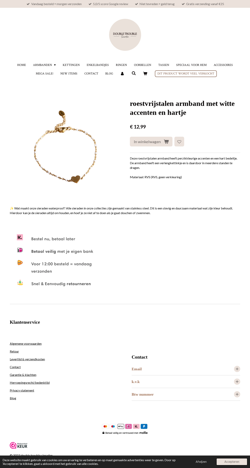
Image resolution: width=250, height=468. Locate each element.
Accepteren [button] (231, 461)
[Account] (122, 73)
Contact (15, 367)
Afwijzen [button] (201, 461)
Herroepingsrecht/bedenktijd (30, 382)
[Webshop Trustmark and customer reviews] (18, 447)
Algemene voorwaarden (26, 343)
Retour (14, 351)
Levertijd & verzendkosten (27, 359)
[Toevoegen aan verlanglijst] (179, 141)
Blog (13, 398)
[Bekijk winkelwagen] (145, 73)
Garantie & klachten (23, 375)
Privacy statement (22, 390)
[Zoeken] (133, 73)
